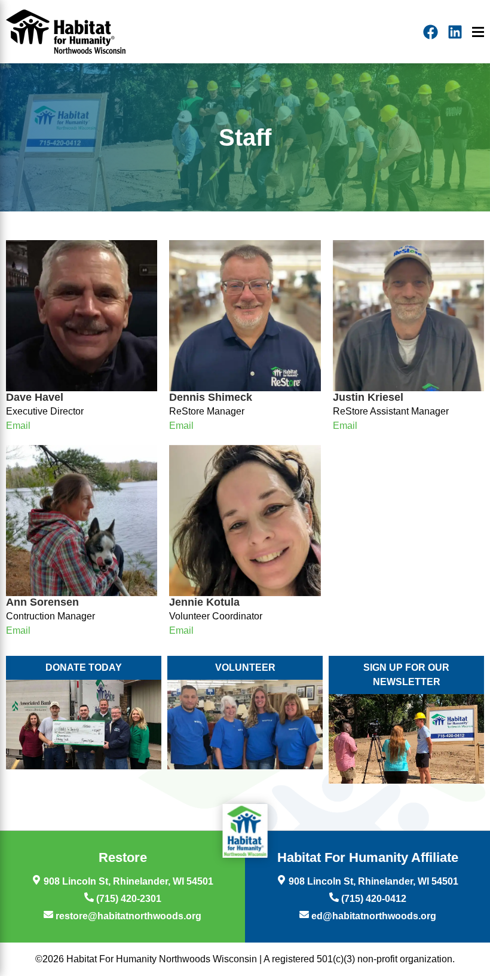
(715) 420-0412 (372, 899)
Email (18, 426)
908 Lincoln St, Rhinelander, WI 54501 (127, 881)
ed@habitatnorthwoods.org (372, 916)
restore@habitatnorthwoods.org (127, 916)
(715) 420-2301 (127, 899)
